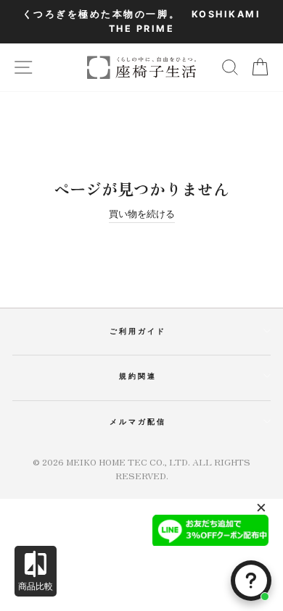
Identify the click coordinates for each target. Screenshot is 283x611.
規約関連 (138, 375)
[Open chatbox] (251, 580)
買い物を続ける (142, 213)
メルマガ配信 (138, 421)
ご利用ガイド (138, 330)
